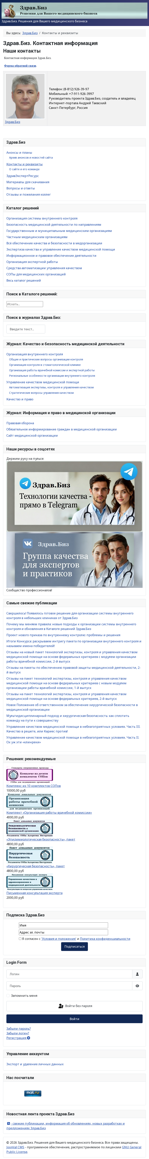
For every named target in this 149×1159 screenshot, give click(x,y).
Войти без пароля (78, 1006)
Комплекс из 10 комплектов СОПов (33, 786)
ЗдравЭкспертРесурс (22, 176)
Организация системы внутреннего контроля (41, 218)
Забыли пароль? (18, 1028)
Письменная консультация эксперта (34, 893)
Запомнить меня (24, 995)
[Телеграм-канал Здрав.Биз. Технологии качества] (74, 496)
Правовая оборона (20, 423)
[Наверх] (142, 1152)
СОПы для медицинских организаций (36, 274)
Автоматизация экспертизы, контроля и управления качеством (51, 387)
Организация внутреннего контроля (34, 354)
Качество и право (19, 399)
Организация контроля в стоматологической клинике (45, 365)
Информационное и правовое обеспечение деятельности (51, 255)
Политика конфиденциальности (105, 939)
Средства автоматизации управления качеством (44, 268)
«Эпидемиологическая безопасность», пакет (40, 839)
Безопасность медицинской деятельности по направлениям (53, 224)
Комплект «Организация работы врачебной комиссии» (49, 812)
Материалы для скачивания (27, 182)
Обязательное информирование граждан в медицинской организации (61, 429)
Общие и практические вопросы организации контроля (46, 359)
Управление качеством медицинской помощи (42, 382)
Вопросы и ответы (20, 188)
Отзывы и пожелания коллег (28, 194)
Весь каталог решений (23, 280)
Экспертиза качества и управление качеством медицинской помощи (60, 249)
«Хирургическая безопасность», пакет (35, 866)
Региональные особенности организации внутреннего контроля (52, 375)
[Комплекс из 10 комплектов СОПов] (29, 774)
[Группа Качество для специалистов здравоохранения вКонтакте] (74, 559)
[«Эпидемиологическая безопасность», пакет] (29, 828)
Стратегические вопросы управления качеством (41, 393)
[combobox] (25, 329)
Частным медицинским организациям (37, 237)
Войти (74, 1019)
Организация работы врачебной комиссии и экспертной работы (52, 370)
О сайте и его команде (24, 169)
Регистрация (16, 1038)
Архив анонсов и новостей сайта (31, 157)
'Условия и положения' (58, 939)
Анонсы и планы (19, 152)
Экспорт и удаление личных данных (35, 1064)
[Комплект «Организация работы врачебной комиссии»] (29, 801)
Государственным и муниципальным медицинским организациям (59, 231)
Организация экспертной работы (32, 262)
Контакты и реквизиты (24, 164)
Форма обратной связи (20, 65)
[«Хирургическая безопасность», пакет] (29, 855)
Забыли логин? (17, 1033)
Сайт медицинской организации (32, 435)
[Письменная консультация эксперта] (29, 881)
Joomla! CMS (15, 1147)
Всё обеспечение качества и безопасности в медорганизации (54, 243)
